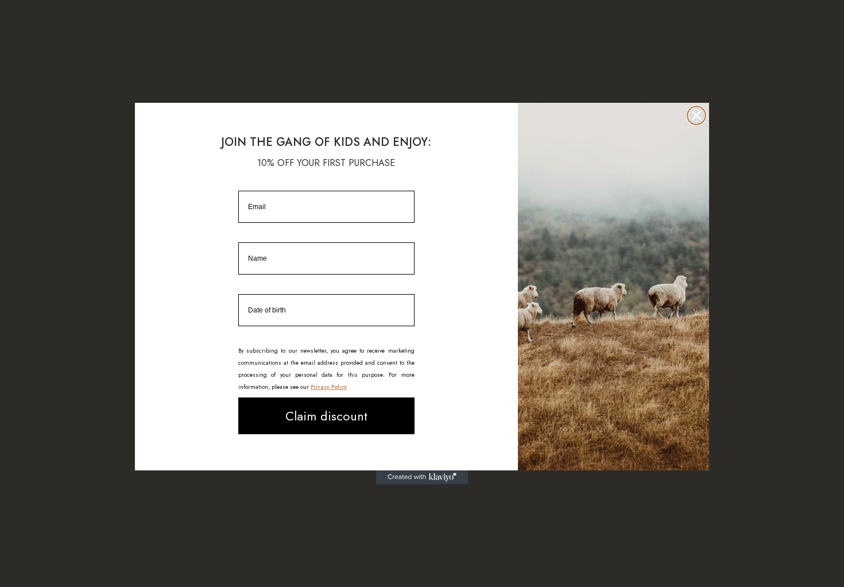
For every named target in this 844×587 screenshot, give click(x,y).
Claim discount (326, 416)
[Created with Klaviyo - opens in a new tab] (422, 477)
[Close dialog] (696, 115)
